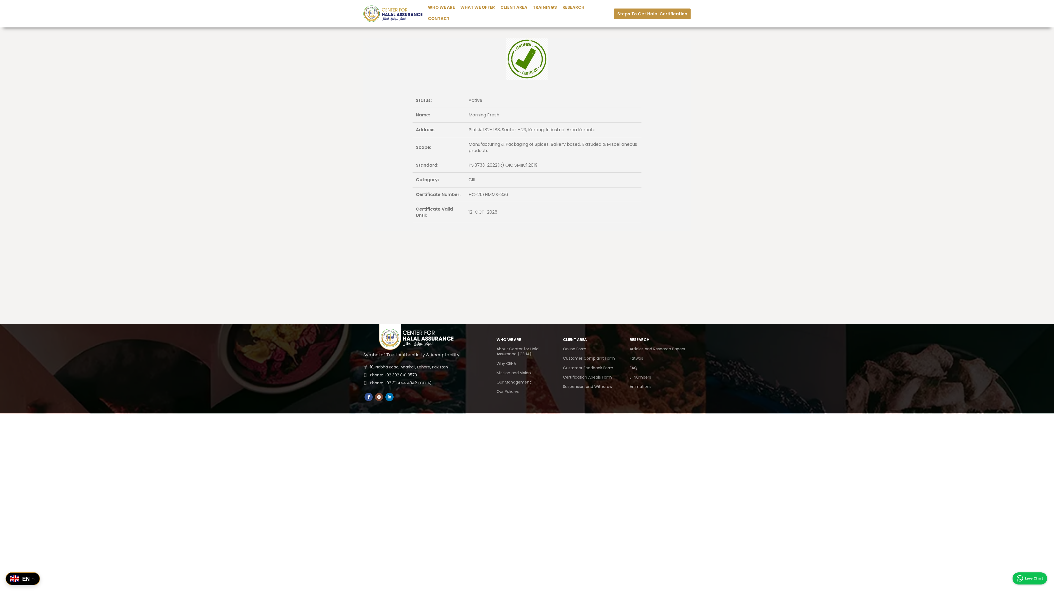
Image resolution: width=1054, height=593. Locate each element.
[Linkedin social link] (389, 397)
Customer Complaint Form (589, 358)
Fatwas (636, 358)
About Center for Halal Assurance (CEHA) (518, 351)
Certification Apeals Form (587, 377)
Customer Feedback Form (588, 368)
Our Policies (508, 391)
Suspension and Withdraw (587, 386)
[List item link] (417, 375)
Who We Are (509, 339)
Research (639, 339)
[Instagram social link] (379, 397)
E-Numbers (640, 377)
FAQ (633, 368)
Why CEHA (506, 363)
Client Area (575, 339)
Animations (640, 386)
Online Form (574, 349)
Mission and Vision (514, 373)
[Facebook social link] (369, 397)
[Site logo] (392, 13)
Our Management (514, 382)
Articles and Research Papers (657, 349)
